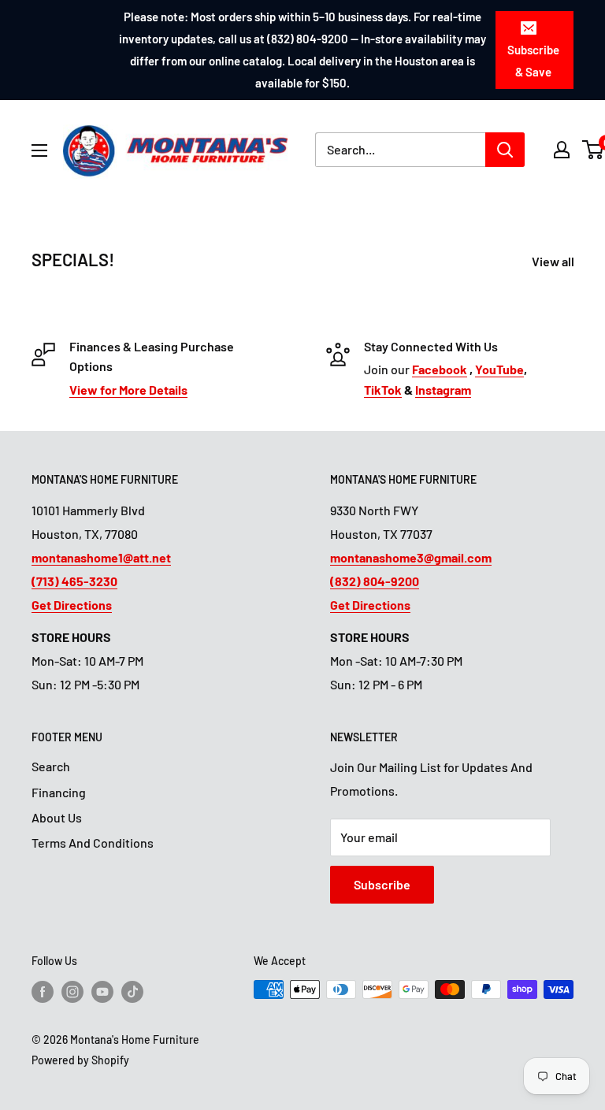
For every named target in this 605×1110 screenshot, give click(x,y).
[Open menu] (39, 150)
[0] (593, 149)
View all (554, 261)
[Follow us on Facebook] (43, 991)
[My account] (562, 149)
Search (51, 766)
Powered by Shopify (80, 1060)
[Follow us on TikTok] (132, 991)
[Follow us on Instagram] (72, 991)
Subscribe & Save (533, 61)
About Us (57, 817)
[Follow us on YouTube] (102, 991)
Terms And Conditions (93, 842)
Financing (59, 792)
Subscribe (382, 884)
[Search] (505, 149)
